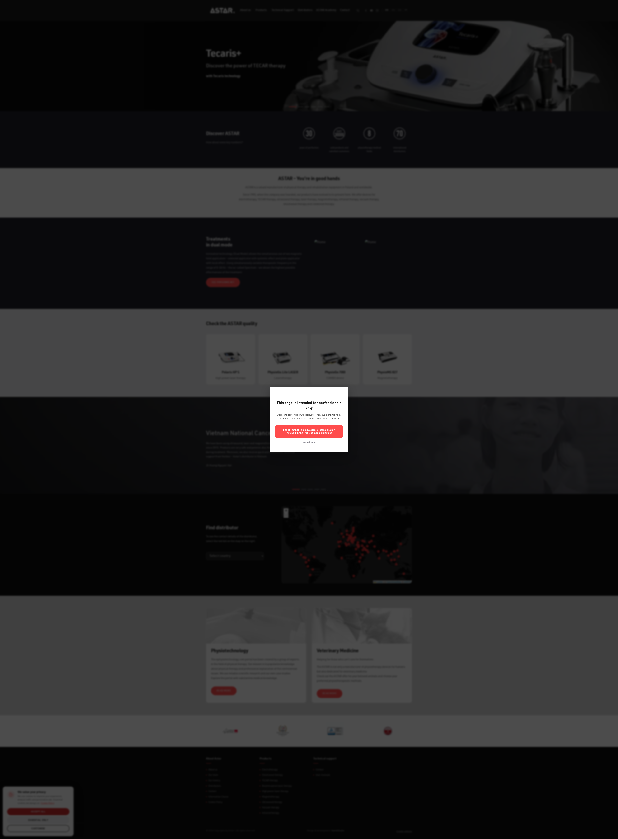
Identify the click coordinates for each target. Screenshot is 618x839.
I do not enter (309, 442)
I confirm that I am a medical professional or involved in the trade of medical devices (309, 431)
